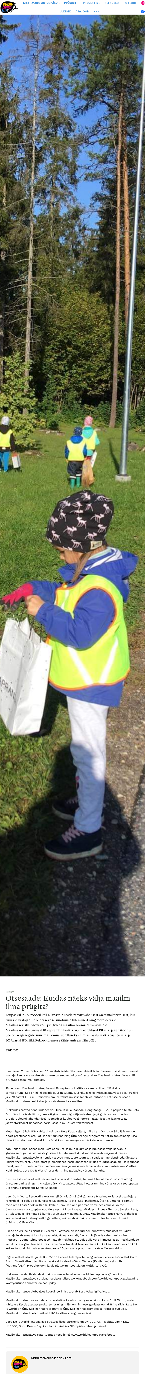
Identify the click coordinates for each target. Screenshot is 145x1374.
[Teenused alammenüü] (120, 3)
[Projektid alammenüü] (100, 3)
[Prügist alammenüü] (78, 3)
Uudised (10, 992)
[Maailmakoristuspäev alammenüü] (59, 3)
